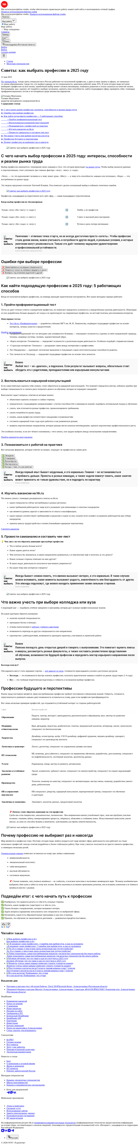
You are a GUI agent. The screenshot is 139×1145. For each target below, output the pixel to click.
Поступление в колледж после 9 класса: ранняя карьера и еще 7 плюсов (40, 970)
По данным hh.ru (9, 81)
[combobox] (13, 1137)
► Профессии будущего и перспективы (19, 139)
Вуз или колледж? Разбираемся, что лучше (26, 975)
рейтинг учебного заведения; (45, 627)
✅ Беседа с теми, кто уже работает (17, 467)
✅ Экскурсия (8, 456)
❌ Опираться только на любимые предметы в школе (24, 270)
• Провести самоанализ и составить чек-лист (25, 132)
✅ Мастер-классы (10, 464)
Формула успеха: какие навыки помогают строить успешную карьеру (39, 966)
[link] (5, 41)
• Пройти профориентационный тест (21, 119)
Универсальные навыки (12, 853)
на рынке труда (93, 167)
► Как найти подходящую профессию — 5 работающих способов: (32, 116)
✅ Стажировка (8, 458)
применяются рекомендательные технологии (55, 1123)
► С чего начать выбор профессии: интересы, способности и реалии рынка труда (39, 110)
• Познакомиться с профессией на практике (24, 126)
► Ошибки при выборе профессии (17, 113)
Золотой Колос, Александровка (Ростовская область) (83, 986)
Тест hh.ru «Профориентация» (23, 323)
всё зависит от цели (54, 671)
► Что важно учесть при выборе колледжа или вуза (25, 136)
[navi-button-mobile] (4, 55)
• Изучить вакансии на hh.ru (17, 129)
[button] (4, 47)
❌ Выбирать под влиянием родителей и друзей (22, 273)
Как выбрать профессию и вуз (20, 941)
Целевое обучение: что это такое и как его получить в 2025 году (36, 961)
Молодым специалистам (18, 64)
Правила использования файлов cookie (48, 14)
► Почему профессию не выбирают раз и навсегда (24, 142)
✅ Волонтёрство (9, 461)
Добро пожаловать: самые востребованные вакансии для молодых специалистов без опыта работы (52, 956)
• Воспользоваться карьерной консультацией (25, 123)
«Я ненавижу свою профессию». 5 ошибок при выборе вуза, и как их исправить (44, 946)
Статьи (10, 61)
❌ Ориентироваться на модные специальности (22, 267)
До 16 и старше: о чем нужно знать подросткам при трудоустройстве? (39, 951)
